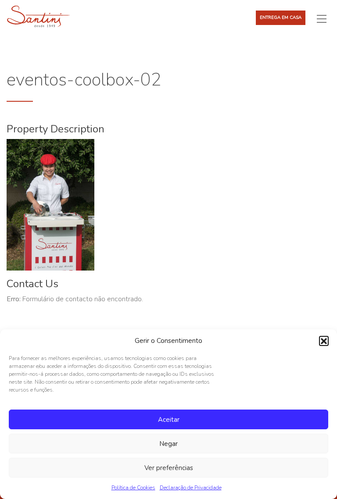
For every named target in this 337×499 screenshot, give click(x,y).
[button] (323, 340)
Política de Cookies (133, 487)
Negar (168, 443)
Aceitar (168, 419)
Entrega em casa (280, 17)
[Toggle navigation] (325, 18)
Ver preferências (168, 467)
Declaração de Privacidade (191, 487)
